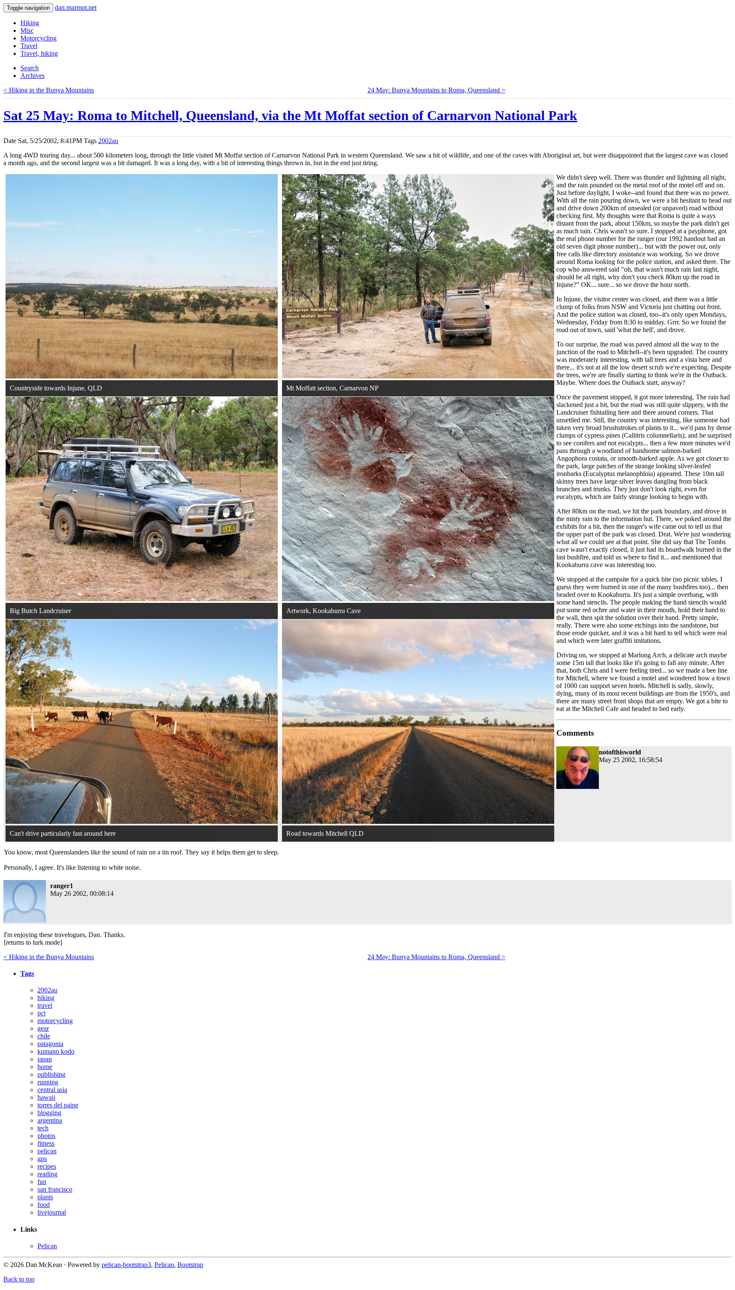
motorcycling (55, 1020)
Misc (27, 30)
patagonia (50, 1043)
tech (42, 1128)
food (43, 1204)
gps (42, 1158)
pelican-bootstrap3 (126, 1264)
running (47, 1082)
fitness (45, 1143)
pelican (47, 1151)
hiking (45, 997)
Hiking (29, 22)
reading (47, 1174)
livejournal (51, 1212)
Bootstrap (190, 1264)
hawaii (46, 1097)
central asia (52, 1089)
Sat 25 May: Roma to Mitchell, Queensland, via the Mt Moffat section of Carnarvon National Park (290, 115)
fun (41, 1181)
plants (45, 1197)
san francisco (54, 1189)
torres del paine (57, 1105)
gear (43, 1028)
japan (44, 1059)
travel (44, 1005)
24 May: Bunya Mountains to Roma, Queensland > (436, 90)
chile (43, 1036)
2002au (108, 140)
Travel (28, 45)
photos (46, 1135)
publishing (51, 1074)
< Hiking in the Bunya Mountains (48, 90)
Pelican (47, 1246)
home (44, 1066)
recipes (46, 1166)
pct (41, 1013)
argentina (49, 1120)
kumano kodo (55, 1051)
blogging (49, 1112)
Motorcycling (38, 38)
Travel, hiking (39, 53)
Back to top (18, 1279)
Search (29, 68)
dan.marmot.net (76, 7)
